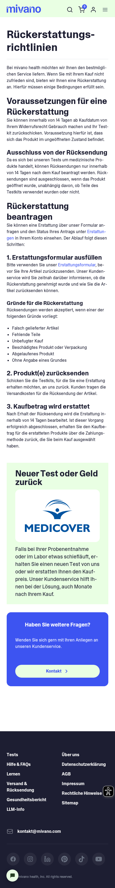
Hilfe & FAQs (19, 764)
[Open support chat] (12, 876)
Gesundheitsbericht (26, 800)
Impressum (73, 783)
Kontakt (54, 671)
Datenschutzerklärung (84, 764)
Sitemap (70, 803)
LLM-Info (15, 809)
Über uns (70, 755)
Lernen (13, 774)
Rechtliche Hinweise (82, 793)
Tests (12, 755)
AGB (66, 774)
